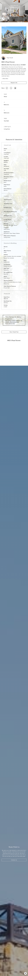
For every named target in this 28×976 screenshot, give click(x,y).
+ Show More (5, 78)
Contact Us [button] (14, 860)
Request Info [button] (14, 82)
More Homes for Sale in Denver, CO (13, 320)
